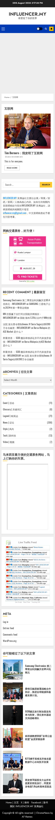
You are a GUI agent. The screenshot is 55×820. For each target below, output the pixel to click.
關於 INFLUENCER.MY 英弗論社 (26, 806)
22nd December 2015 (15, 157)
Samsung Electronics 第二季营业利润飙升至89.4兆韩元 (38, 669)
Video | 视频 (8, 442)
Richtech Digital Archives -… (17, 599)
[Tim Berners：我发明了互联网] (27, 131)
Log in (5, 622)
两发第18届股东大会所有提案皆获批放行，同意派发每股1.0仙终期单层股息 (38, 783)
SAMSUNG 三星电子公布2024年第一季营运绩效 (26, 305)
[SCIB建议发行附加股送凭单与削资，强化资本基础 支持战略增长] (13, 715)
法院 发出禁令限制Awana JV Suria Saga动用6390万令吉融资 (27, 357)
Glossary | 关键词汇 (12, 409)
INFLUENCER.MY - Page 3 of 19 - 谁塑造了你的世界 (26, 554)
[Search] (46, 29)
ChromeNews (43, 813)
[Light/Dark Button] (40, 28)
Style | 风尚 (8, 429)
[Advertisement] (27, 61)
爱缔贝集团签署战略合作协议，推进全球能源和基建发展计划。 (38, 692)
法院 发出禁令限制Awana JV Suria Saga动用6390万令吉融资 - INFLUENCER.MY (26, 326)
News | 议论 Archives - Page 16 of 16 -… (21, 578)
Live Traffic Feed (27, 542)
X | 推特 (25, 802)
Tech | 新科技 (27, 145)
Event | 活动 (8, 403)
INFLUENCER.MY (27, 14)
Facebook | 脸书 (39, 802)
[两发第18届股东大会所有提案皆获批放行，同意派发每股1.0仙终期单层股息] (13, 783)
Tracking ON (36, 602)
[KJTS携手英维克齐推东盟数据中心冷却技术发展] (13, 761)
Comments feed (10, 634)
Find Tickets (29, 276)
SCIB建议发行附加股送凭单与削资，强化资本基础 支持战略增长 (38, 715)
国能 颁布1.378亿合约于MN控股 (36, 317)
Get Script (18, 602)
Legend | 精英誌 (13, 145)
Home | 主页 (12, 802)
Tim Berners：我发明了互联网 (23, 153)
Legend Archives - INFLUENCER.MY (25, 588)
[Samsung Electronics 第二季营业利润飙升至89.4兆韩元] (13, 669)
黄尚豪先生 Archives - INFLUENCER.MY (21, 572)
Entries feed (8, 628)
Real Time (26, 602)
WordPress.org (9, 641)
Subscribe (51, 29)
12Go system (30, 281)
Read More (12, 168)
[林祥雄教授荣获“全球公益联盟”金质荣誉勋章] (13, 738)
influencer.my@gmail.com (14, 213)
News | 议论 (8, 422)
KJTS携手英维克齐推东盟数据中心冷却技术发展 (38, 760)
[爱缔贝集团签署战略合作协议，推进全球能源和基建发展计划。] (13, 692)
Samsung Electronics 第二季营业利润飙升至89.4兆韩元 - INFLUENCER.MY (26, 302)
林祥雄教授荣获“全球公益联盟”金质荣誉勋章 (38, 737)
